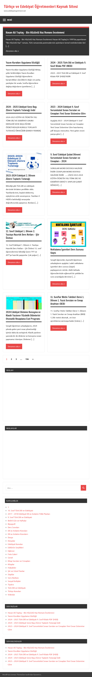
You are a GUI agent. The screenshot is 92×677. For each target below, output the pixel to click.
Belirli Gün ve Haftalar (17, 520)
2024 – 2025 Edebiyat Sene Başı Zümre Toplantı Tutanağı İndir (21, 108)
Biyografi (11, 524)
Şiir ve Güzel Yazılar (16, 571)
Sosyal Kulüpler (14, 581)
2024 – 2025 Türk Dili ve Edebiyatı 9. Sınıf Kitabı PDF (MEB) (68, 64)
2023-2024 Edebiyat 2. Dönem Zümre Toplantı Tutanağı (20, 177)
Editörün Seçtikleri (15, 547)
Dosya (10, 537)
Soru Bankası (13, 577)
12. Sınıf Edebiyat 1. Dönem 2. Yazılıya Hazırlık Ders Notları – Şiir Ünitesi (22, 235)
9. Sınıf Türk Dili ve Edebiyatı (20, 517)
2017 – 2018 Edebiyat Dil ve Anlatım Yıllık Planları (29, 514)
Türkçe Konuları (14, 591)
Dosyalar (11, 540)
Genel (10, 557)
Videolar (11, 594)
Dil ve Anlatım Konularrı (18, 534)
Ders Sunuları (13, 527)
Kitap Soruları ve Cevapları (19, 561)
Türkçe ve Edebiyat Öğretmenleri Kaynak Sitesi (41, 6)
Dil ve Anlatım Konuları (17, 530)
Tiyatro (11, 584)
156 (27, 359)
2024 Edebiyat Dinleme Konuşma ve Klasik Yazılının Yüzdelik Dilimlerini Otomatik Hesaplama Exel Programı (23, 315)
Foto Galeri (12, 554)
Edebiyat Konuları (15, 544)
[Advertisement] (46, 398)
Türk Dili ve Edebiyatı (17, 588)
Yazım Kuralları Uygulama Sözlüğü (23, 62)
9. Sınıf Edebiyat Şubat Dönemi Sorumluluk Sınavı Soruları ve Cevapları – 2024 (65, 158)
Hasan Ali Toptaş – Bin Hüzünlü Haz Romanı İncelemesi (35, 32)
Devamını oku (11, 51)
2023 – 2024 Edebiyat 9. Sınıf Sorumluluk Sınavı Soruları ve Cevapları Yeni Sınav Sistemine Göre (68, 110)
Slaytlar (11, 574)
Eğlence (11, 551)
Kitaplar (11, 564)
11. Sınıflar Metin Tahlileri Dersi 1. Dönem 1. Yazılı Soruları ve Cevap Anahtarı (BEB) (67, 300)
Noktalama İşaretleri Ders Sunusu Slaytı (67, 251)
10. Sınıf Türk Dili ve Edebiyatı (20, 510)
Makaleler (12, 567)
